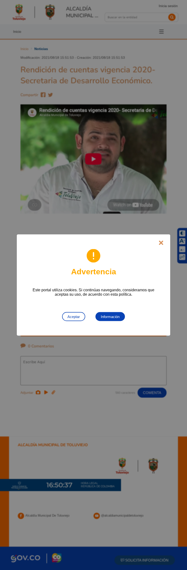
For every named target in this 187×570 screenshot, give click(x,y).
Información (110, 317)
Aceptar (73, 317)
